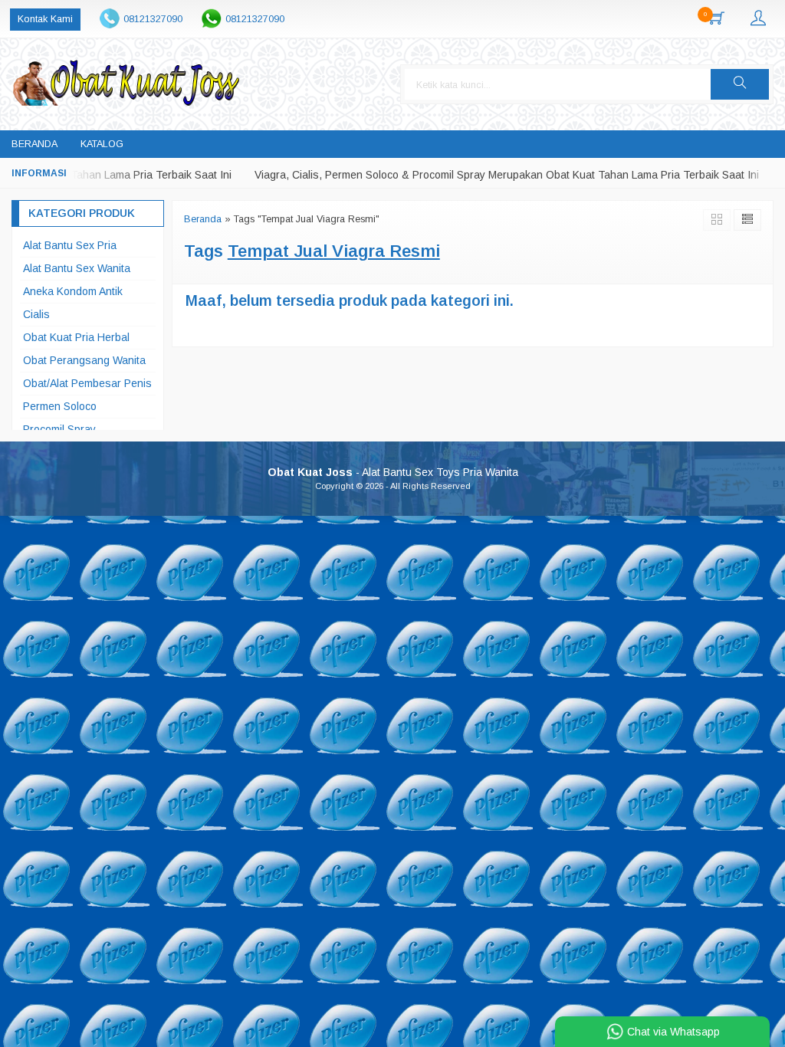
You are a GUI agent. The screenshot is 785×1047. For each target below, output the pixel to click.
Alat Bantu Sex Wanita (76, 268)
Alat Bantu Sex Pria (70, 245)
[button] (740, 84)
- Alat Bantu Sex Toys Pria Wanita (393, 472)
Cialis (36, 314)
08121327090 (152, 19)
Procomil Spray (59, 429)
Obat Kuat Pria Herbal (76, 337)
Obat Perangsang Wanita (84, 360)
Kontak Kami (45, 19)
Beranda (34, 144)
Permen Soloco (60, 406)
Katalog (101, 144)
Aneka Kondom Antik (73, 291)
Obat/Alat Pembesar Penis (87, 383)
